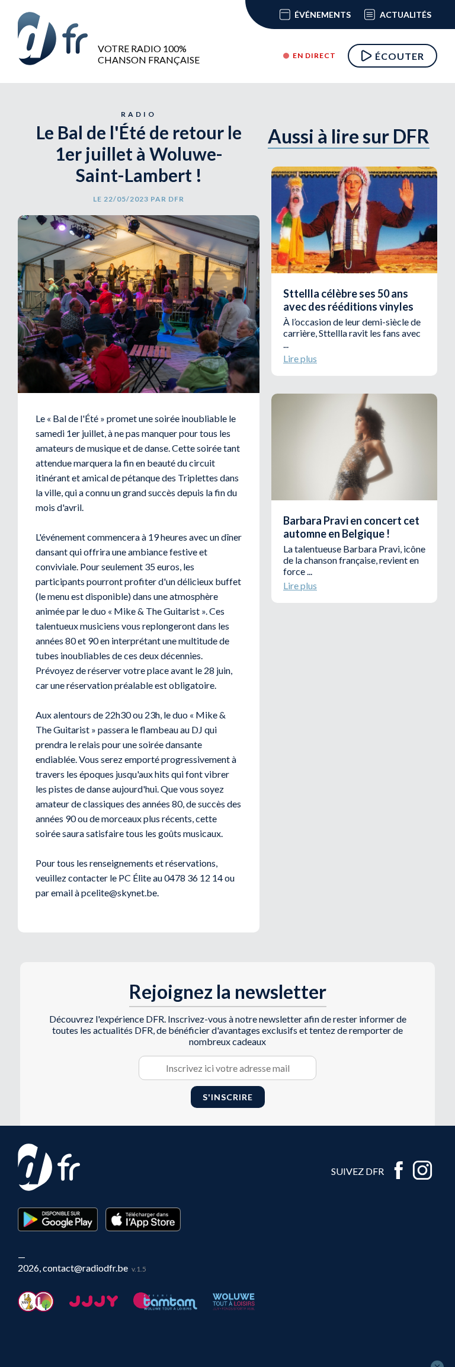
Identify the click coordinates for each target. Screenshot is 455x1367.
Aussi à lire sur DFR (349, 136)
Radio (138, 114)
